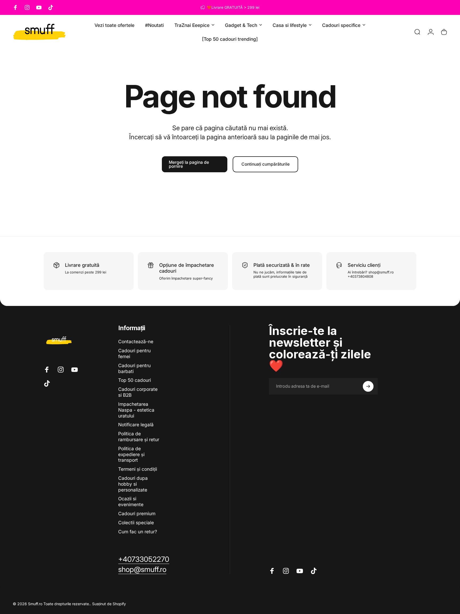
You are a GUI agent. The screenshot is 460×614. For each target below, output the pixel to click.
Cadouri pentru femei (134, 353)
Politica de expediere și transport (131, 454)
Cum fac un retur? (137, 531)
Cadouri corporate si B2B (138, 392)
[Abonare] (368, 386)
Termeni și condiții (137, 469)
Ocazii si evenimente (130, 501)
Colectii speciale (136, 522)
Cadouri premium (136, 513)
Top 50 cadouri (134, 380)
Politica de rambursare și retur (138, 436)
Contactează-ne (135, 341)
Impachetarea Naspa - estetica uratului (136, 410)
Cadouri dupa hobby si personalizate (133, 484)
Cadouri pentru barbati (134, 368)
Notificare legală (136, 424)
